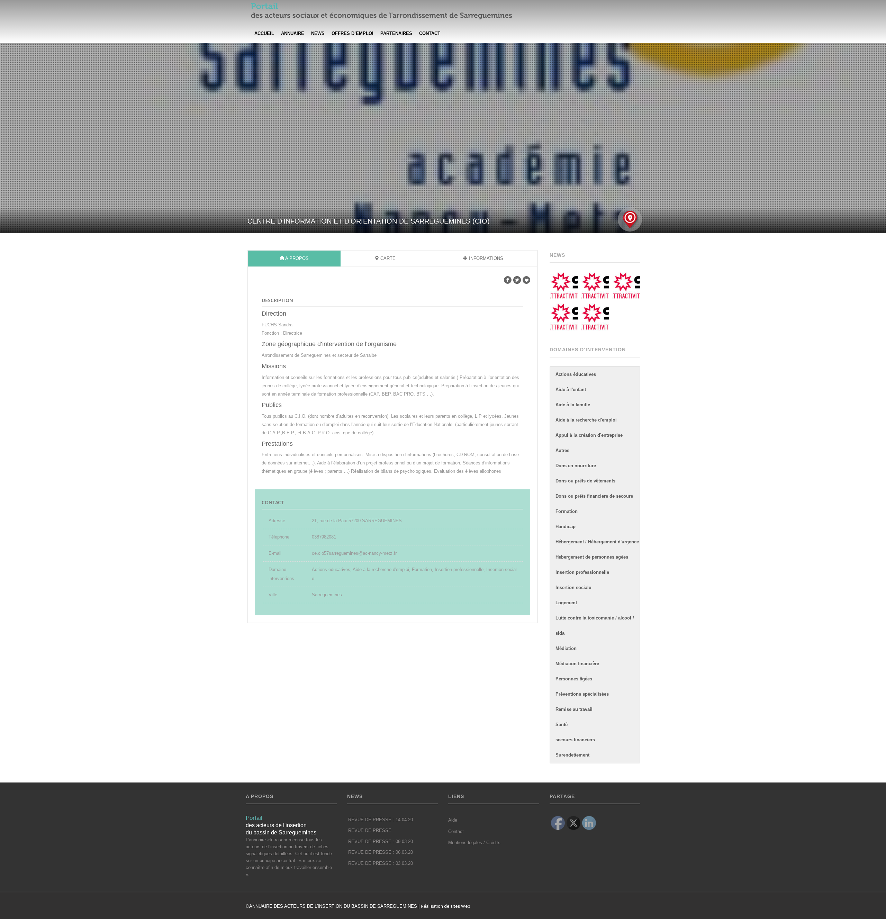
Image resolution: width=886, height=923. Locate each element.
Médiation (566, 648)
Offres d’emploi (352, 33)
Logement (566, 602)
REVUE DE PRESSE (369, 830)
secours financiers (575, 739)
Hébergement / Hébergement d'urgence (597, 541)
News (318, 33)
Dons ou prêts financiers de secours (594, 496)
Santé (561, 724)
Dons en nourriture (575, 465)
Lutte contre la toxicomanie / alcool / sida (594, 625)
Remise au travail (574, 709)
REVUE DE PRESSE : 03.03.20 (380, 863)
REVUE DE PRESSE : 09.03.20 (380, 841)
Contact (429, 33)
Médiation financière (577, 663)
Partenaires (396, 33)
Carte (387, 258)
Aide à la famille (572, 404)
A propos (296, 258)
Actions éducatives (575, 374)
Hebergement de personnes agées (591, 557)
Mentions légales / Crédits (474, 842)
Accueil (264, 33)
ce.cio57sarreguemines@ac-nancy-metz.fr (354, 553)
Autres (562, 450)
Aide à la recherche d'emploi (586, 420)
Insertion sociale (573, 587)
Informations (485, 258)
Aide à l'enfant (570, 389)
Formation (566, 511)
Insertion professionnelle (582, 572)
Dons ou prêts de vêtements (585, 480)
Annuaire (292, 33)
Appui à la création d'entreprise (589, 435)
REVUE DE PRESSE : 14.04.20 (380, 819)
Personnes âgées (573, 678)
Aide (452, 820)
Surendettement (572, 755)
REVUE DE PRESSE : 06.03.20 (380, 852)
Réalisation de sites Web (445, 906)
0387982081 (324, 537)
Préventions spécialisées (582, 694)
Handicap (565, 526)
